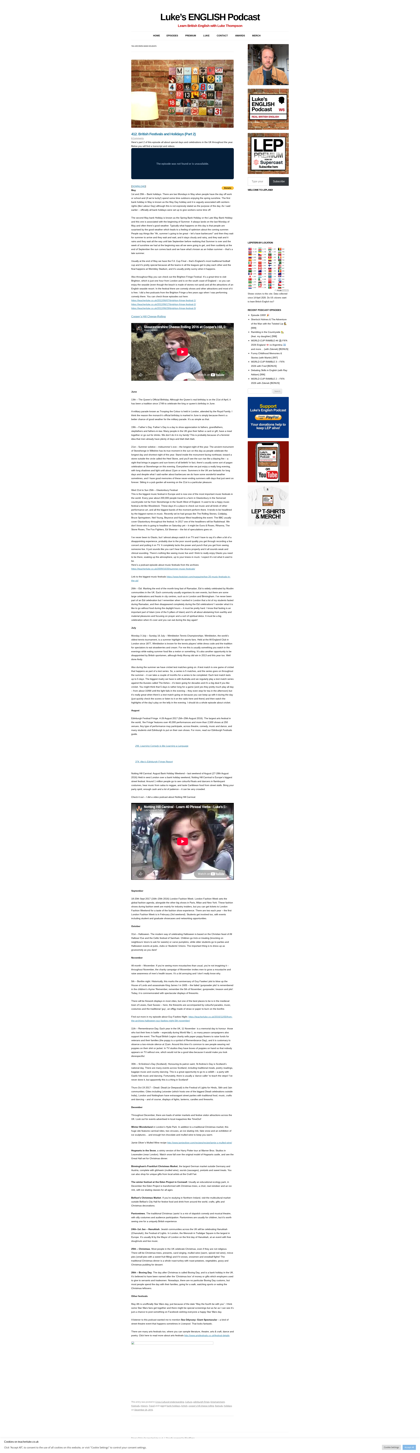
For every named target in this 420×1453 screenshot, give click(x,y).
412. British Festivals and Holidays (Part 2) (163, 134)
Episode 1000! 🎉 (260, 315)
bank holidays (173, 1405)
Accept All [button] (409, 1447)
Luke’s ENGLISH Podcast (210, 17)
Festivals (135, 1405)
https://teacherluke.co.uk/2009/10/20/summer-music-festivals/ (163, 568)
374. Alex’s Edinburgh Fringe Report (154, 761)
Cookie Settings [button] (391, 1447)
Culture (188, 1401)
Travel (152, 1405)
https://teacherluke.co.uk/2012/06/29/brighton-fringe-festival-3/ (163, 308)
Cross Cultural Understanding (169, 1401)
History (144, 1405)
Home (156, 35)
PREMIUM (190, 35)
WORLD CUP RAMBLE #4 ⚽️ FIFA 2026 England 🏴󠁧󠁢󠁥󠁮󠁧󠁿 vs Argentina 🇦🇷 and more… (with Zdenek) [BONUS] (269, 344)
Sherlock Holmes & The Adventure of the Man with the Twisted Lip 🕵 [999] (269, 323)
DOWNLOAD (138, 186)
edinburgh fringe (201, 1401)
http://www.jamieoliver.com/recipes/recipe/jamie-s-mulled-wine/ (199, 1142)
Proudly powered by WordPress (180, 1438)
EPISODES (172, 35)
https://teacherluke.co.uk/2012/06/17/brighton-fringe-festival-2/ (163, 304)
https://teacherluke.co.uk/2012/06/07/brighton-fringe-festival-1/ (163, 300)
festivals (219, 1405)
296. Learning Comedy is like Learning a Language (161, 746)
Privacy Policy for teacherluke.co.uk (147, 1438)
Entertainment (217, 1401)
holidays (228, 1405)
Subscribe (279, 181)
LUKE (206, 35)
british (184, 1405)
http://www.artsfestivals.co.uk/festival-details (207, 1335)
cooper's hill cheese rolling (201, 1405)
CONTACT (222, 35)
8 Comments (137, 138)
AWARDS (240, 35)
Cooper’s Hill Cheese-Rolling (148, 316)
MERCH (256, 35)
